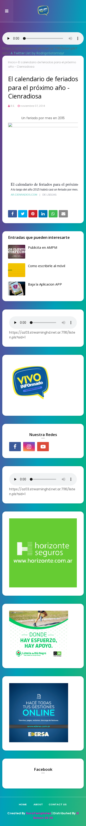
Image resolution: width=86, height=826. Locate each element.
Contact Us (58, 804)
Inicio (12, 62)
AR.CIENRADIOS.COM (24, 194)
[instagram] (29, 446)
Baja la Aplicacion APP (45, 284)
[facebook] (15, 446)
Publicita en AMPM (42, 247)
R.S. (13, 106)
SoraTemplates (38, 813)
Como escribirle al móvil (46, 265)
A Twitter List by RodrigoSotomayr (37, 53)
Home (23, 804)
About (38, 804)
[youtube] (43, 446)
